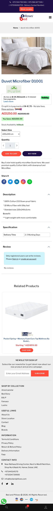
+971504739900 (12, 475)
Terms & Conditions (10, 439)
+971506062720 (16, 5)
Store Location (7, 418)
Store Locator (26, 9)
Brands (4, 430)
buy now (32, 154)
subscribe (40, 373)
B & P (3, 398)
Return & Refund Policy (11, 447)
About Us (5, 415)
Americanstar (7, 390)
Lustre (4, 405)
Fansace (5, 401)
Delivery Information (10, 451)
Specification (10, 227)
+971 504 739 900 (19, 2)
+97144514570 (11, 471)
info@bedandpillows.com (15, 479)
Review (7, 246)
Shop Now (26, 350)
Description (9, 194)
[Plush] (13, 89)
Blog (3, 426)
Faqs (3, 454)
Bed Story (5, 394)
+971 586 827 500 (35, 2)
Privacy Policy (7, 443)
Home (15, 28)
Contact (5, 422)
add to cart (11, 154)
